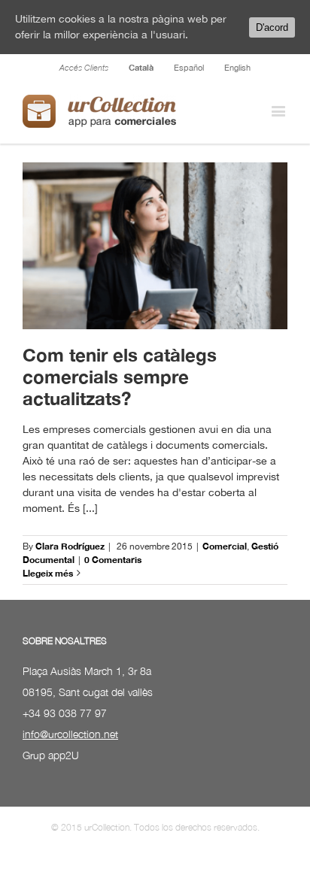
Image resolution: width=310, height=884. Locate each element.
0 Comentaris (112, 559)
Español (189, 67)
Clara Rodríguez (70, 546)
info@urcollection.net (70, 734)
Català (141, 67)
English (237, 67)
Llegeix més (48, 573)
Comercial (224, 546)
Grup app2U (51, 755)
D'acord (272, 27)
